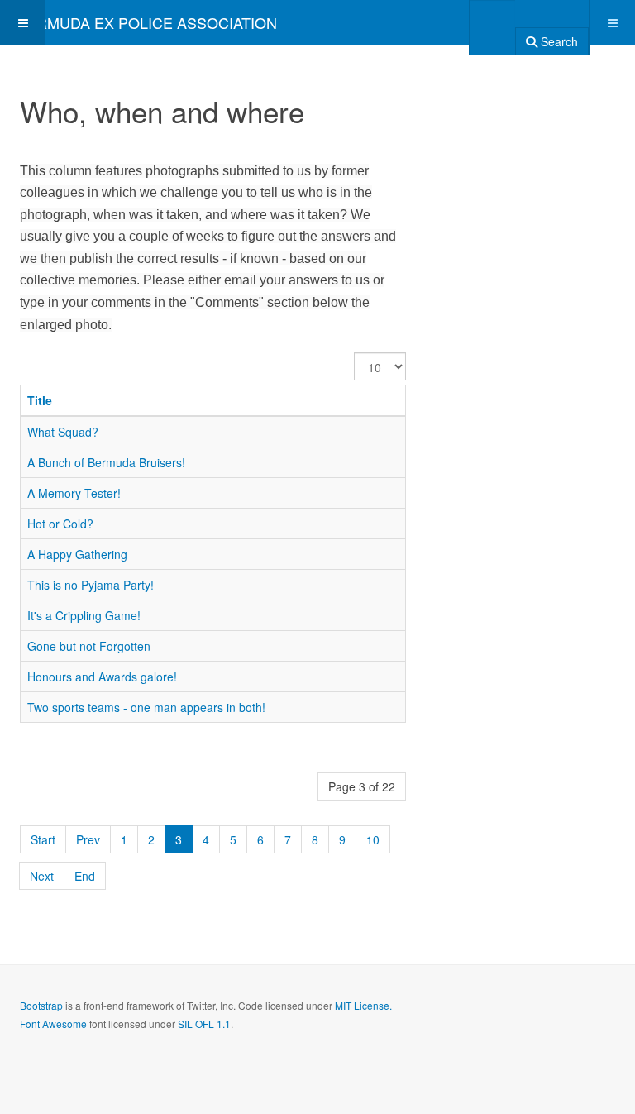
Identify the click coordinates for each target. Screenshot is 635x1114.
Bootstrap (41, 1005)
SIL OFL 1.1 (204, 1023)
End (84, 876)
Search (557, 41)
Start (43, 839)
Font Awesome (53, 1023)
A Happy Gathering (77, 554)
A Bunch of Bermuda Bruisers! (106, 462)
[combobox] (492, 22)
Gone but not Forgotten (88, 646)
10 (373, 839)
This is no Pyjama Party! (90, 584)
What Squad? (62, 431)
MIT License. (363, 1005)
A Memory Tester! (74, 493)
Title (39, 400)
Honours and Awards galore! (102, 676)
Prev (88, 839)
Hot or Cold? (60, 523)
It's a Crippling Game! (84, 615)
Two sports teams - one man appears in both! (146, 707)
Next (42, 876)
